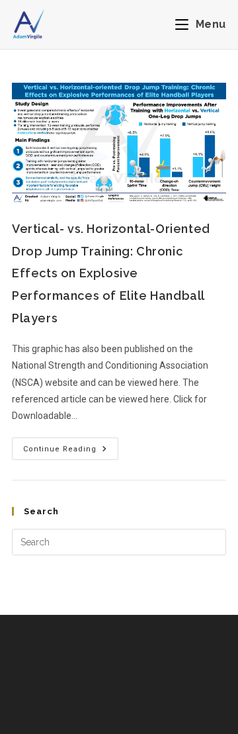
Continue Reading (70, 445)
